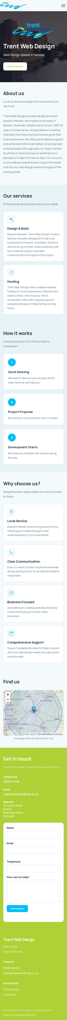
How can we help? (18, 877)
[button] (34, 709)
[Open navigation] (63, 5)
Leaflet (31, 734)
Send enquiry (17, 908)
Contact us (10, 994)
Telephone (13, 861)
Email (10, 843)
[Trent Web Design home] (14, 5)
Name (10, 828)
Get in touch (15, 66)
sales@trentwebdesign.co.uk (21, 794)
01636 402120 (11, 781)
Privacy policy (11, 989)
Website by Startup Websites (19, 1014)
